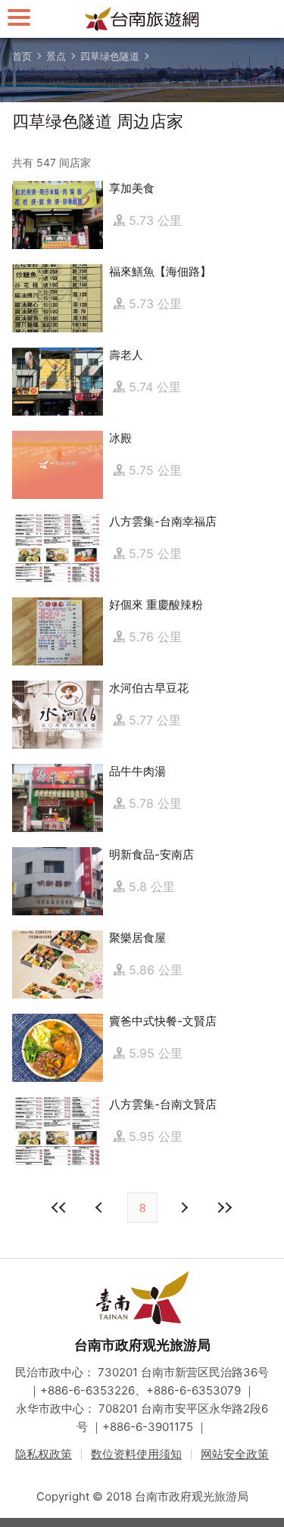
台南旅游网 (142, 19)
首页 (22, 56)
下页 (101, 1207)
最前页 (60, 1207)
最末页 (225, 1207)
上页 (184, 1207)
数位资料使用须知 (136, 1454)
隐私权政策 (43, 1454)
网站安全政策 (235, 1454)
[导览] (19, 17)
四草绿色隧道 (109, 56)
